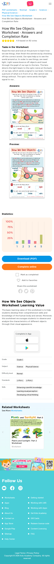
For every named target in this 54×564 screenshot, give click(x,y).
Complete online (27, 267)
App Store (9, 523)
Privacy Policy (33, 553)
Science (43, 10)
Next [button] (49, 432)
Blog (7, 508)
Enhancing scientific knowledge (29, 387)
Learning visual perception (27, 391)
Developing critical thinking (27, 395)
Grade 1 (33, 10)
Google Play (10, 528)
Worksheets (16, 410)
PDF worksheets (9, 10)
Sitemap (8, 533)
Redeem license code (40, 523)
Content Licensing (39, 528)
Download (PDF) (27, 259)
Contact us (9, 518)
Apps (7, 502)
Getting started (37, 497)
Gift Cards (35, 518)
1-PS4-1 (20, 381)
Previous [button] (3, 432)
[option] (27, 432)
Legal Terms (20, 553)
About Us (9, 513)
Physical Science (9, 13)
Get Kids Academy (39, 513)
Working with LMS (38, 502)
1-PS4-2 (29, 381)
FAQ (32, 533)
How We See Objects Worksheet (17, 15)
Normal (23, 10)
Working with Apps (39, 508)
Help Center (10, 539)
